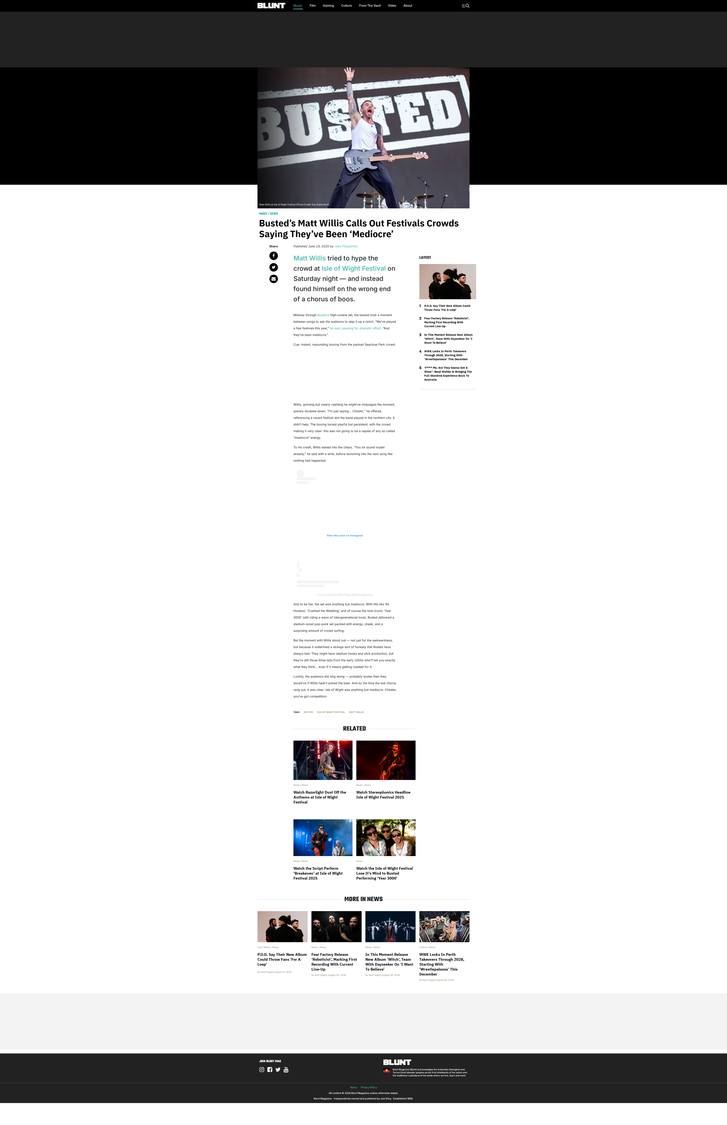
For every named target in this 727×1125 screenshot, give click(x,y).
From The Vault (370, 5)
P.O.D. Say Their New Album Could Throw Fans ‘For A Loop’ (447, 308)
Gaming (328, 5)
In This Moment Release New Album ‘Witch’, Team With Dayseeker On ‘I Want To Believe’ (448, 338)
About (407, 5)
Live (259, 947)
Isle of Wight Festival (354, 268)
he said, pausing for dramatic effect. (356, 328)
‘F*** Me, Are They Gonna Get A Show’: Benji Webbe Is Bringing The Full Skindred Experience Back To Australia (448, 373)
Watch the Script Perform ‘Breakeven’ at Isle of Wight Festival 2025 (318, 873)
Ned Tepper (267, 972)
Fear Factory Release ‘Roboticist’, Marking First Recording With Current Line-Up (446, 322)
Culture (346, 5)
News (274, 213)
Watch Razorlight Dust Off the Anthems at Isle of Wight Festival (319, 797)
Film (313, 5)
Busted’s (323, 315)
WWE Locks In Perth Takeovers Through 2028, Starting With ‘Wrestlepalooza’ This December (446, 355)
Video (392, 5)
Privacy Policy (369, 1087)
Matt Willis (309, 258)
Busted (308, 712)
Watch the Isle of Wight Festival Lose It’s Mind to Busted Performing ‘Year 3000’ (384, 873)
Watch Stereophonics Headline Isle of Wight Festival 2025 (383, 795)
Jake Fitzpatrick (346, 246)
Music (297, 5)
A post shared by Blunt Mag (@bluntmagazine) (345, 594)
